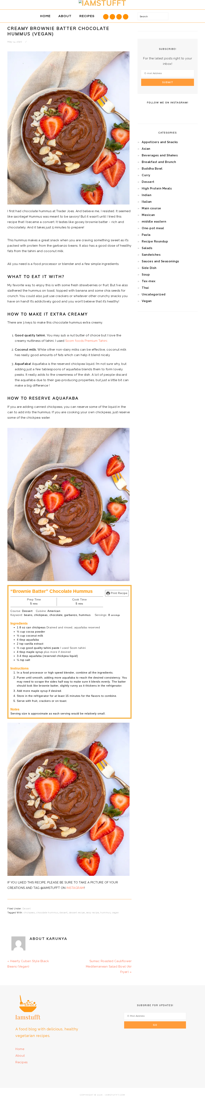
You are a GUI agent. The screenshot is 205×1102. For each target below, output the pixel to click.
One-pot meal (153, 228)
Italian (147, 202)
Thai (145, 288)
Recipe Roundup (155, 241)
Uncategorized (154, 294)
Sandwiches (151, 254)
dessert (63, 912)
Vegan (147, 301)
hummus (105, 912)
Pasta (146, 235)
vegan (115, 912)
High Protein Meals (157, 188)
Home (19, 1049)
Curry (146, 175)
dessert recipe (77, 912)
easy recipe (92, 912)
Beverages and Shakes (160, 155)
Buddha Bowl (152, 168)
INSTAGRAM (75, 888)
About (20, 1055)
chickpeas (29, 912)
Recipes (21, 1062)
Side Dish (149, 268)
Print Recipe (119, 593)
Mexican (148, 215)
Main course (151, 208)
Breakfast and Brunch (159, 162)
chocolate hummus (47, 912)
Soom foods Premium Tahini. (86, 341)
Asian (146, 149)
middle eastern (154, 221)
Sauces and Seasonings (160, 261)
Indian (146, 195)
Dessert (26, 908)
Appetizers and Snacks (160, 142)
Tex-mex (149, 281)
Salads (147, 248)
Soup (146, 274)
